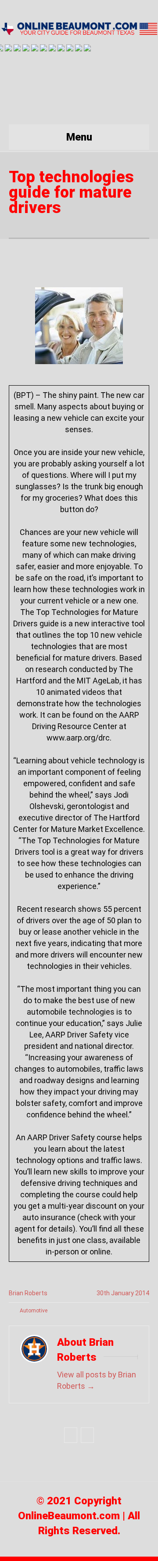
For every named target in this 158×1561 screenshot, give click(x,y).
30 (103, 1293)
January (123, 1293)
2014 (142, 1293)
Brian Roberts (28, 1293)
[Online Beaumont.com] (79, 27)
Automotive (33, 1311)
